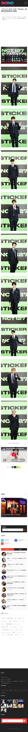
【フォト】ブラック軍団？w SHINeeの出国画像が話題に (16, 606)
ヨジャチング (19, 632)
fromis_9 (12, 629)
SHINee (13, 632)
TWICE (3, 618)
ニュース (24, 690)
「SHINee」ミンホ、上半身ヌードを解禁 (15, 564)
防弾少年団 (10, 618)
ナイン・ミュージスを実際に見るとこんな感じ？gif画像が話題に (16, 582)
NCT (23, 618)
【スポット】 (20, 627)
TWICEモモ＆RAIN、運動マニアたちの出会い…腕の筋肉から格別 (16, 594)
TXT (20, 621)
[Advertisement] (14, 33)
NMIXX (18, 624)
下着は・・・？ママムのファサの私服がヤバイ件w (16, 558)
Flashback (3, 692)
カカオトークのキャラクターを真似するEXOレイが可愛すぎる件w (16, 576)
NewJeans (14, 627)
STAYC (23, 621)
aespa (10, 621)
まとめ (20, 690)
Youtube (15, 690)
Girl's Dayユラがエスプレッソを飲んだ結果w (15, 587)
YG (20, 634)
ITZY (10, 627)
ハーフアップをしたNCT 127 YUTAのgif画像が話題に (12, 514)
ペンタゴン (4, 634)
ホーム (3, 690)
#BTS (7, 690)
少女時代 (19, 618)
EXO (15, 624)
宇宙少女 (3, 632)
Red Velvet (9, 624)
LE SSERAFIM (5, 629)
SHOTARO (16, 634)
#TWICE (11, 690)
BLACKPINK (5, 627)
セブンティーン (4, 621)
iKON (23, 634)
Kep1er (16, 621)
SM (21, 629)
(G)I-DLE (3, 624)
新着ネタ (20, 549)
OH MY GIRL (8, 632)
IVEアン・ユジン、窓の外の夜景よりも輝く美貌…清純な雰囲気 (16, 553)
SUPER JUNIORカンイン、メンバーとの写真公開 (16, 570)
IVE (15, 618)
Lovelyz (16, 629)
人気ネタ (7, 549)
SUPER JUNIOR (10, 634)
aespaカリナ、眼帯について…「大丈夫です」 (16, 599)
